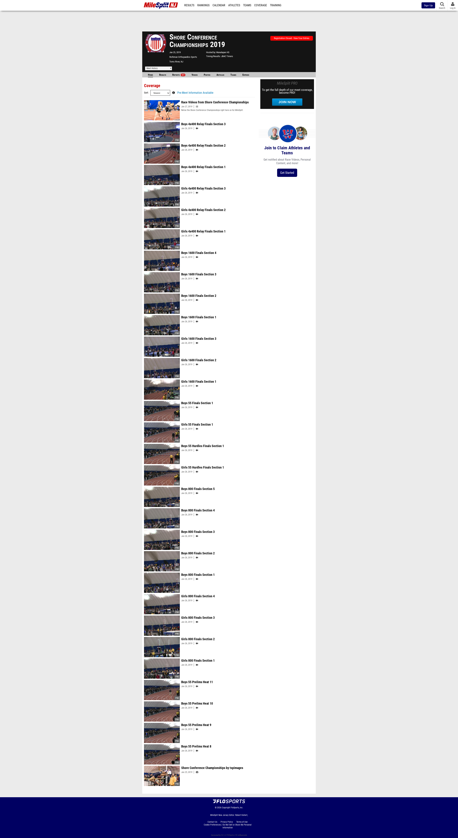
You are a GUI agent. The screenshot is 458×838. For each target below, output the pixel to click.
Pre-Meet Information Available (195, 92)
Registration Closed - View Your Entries (291, 38)
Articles (220, 74)
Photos (207, 74)
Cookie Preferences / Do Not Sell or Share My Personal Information (228, 826)
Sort (146, 92)
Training (275, 5)
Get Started (287, 173)
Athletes (234, 5)
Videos (195, 74)
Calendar (219, 5)
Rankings (203, 5)
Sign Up (428, 5)
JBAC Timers (227, 56)
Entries (245, 74)
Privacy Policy (227, 822)
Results (189, 5)
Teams (247, 5)
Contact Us (212, 822)
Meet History (152, 68)
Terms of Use (242, 822)
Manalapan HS (222, 52)
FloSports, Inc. (237, 807)
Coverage (260, 5)
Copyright (226, 807)
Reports (178, 74)
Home (150, 74)
